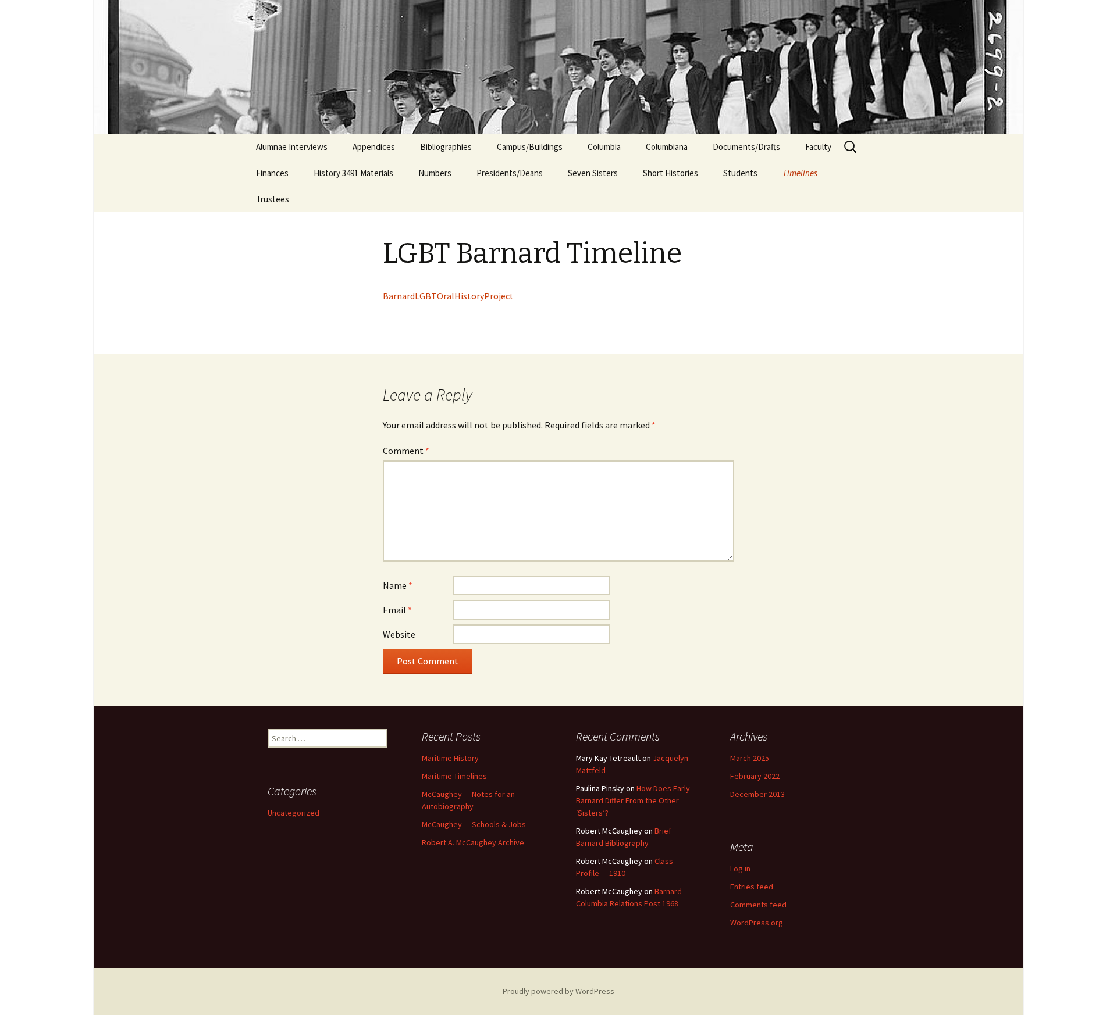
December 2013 (757, 794)
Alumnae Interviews (292, 146)
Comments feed (758, 904)
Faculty (818, 146)
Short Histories (670, 172)
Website (399, 634)
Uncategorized (293, 812)
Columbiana (667, 146)
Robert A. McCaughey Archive (473, 842)
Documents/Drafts (746, 146)
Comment (406, 450)
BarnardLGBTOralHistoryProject (448, 296)
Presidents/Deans (509, 172)
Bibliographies (446, 146)
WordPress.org (756, 922)
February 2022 (755, 776)
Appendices (374, 146)
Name (397, 585)
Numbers (434, 172)
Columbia (604, 146)
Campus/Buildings (530, 146)
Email (397, 610)
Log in (740, 868)
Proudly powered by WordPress (558, 991)
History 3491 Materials (353, 172)
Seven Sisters (593, 172)
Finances (272, 172)
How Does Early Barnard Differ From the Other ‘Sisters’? (633, 800)
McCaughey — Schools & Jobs (474, 824)
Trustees (272, 199)
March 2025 (749, 758)
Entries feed (751, 886)
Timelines (799, 172)
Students (740, 172)
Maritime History (450, 758)
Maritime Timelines (454, 776)
